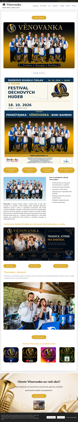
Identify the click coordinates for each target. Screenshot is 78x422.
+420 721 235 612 (73, 1)
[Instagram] (4, 1)
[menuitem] (36, 5)
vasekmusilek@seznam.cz (63, 1)
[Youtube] (6, 1)
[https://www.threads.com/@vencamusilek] (8, 1)
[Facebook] (2, 1)
